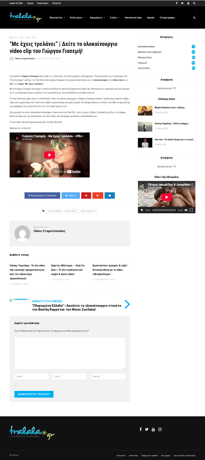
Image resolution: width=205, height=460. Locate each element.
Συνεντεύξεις (42, 3)
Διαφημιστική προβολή (149, 456)
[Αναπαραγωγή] (142, 210)
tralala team (133, 456)
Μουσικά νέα (56, 17)
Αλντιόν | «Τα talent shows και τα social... (175, 139)
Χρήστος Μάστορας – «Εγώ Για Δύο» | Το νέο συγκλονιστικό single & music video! (67, 270)
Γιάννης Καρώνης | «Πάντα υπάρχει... (172, 123)
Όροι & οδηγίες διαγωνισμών (184, 456)
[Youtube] (188, 3)
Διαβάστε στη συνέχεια (47, 301)
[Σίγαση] (186, 210)
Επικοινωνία (121, 456)
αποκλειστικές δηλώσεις (150, 52)
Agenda (150, 17)
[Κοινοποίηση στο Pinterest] (86, 195)
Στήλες (113, 17)
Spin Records (54, 211)
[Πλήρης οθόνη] (191, 210)
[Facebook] (140, 429)
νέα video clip (28, 37)
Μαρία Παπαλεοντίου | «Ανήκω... (170, 107)
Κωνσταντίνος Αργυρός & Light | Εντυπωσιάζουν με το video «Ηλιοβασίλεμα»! (110, 270)
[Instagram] (194, 3)
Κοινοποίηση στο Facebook (43, 195)
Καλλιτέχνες (76, 17)
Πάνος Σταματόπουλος (25, 58)
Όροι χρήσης (166, 456)
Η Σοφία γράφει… (168, 17)
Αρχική (30, 3)
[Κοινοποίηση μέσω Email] (110, 195)
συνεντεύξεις (144, 68)
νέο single (71, 211)
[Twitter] (146, 429)
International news (133, 17)
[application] (166, 197)
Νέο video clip (88, 211)
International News (146, 46)
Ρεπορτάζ (56, 3)
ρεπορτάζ (142, 63)
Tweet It (72, 195)
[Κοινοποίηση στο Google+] (97, 195)
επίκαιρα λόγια (145, 57)
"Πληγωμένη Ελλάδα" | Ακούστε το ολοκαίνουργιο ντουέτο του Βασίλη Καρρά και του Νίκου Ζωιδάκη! (76, 307)
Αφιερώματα (96, 17)
